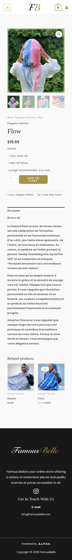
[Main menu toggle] (7, 7)
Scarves (58, 194)
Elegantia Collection (25, 117)
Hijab (51, 194)
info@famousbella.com (36, 514)
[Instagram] (36, 491)
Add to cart (33, 179)
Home (10, 117)
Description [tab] (13, 210)
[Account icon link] (66, 7)
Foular (45, 194)
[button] (58, 34)
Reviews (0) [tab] (13, 217)
